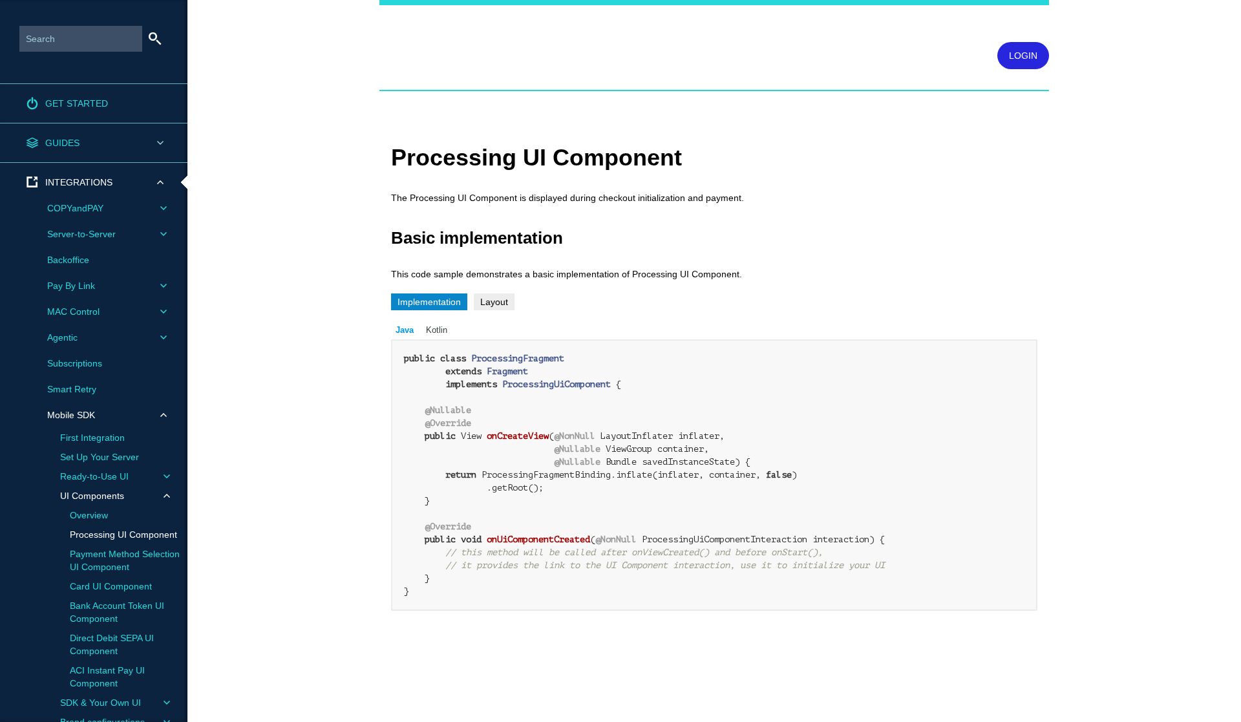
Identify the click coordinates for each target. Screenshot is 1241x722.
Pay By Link (71, 286)
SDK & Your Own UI (100, 702)
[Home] (385, 27)
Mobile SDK (71, 415)
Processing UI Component (123, 534)
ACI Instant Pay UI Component (107, 676)
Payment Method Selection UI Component (125, 560)
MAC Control (73, 311)
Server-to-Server (81, 234)
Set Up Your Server (99, 457)
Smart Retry (71, 389)
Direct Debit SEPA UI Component (112, 644)
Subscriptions (74, 363)
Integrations (78, 182)
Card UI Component (111, 586)
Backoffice (68, 260)
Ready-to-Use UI (94, 476)
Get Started (76, 103)
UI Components (92, 496)
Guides (62, 143)
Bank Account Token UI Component (117, 612)
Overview (89, 515)
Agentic (62, 337)
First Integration (92, 437)
